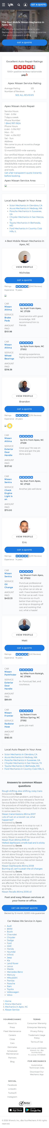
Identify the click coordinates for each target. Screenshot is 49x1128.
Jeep (9, 957)
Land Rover (12, 963)
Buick (10, 931)
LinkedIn (12, 1089)
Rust (11, 840)
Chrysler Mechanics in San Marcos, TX (23, 763)
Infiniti (10, 955)
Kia (8, 960)
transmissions (16, 814)
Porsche (11, 983)
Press (12, 1027)
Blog (12, 1061)
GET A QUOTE (38, 5)
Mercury (11, 975)
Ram (9, 986)
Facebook (12, 1085)
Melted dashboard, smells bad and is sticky (23, 843)
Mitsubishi (12, 978)
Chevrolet (12, 934)
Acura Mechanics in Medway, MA (26, 208)
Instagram (12, 1097)
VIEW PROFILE (24, 267)
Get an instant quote (24, 908)
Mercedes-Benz (15, 972)
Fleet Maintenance (12, 1031)
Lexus (10, 966)
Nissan (5, 814)
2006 (24, 840)
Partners (12, 1058)
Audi (9, 926)
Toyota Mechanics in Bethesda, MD (22, 766)
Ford (9, 943)
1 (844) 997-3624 (13, 123)
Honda (10, 949)
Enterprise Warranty (36, 1027)
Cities (12, 1039)
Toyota (10, 989)
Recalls (12, 892)
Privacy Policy (36, 1031)
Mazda (10, 969)
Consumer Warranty (36, 1023)
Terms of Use (37, 1042)
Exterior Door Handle (9, 452)
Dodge (10, 940)
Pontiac (11, 980)
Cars (12, 1043)
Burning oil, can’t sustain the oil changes (22, 869)
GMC (9, 946)
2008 (31, 866)
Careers (12, 1035)
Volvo (9, 995)
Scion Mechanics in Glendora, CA (26, 205)
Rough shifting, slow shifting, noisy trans (22, 791)
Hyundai (11, 952)
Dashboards (15, 866)
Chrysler (11, 937)
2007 (33, 814)
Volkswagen (13, 992)
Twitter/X (12, 1093)
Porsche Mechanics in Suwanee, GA (22, 760)
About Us (12, 1023)
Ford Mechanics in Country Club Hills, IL (24, 769)
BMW (10, 929)
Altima (26, 814)
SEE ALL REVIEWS (24, 95)
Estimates (12, 1047)
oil (28, 840)
